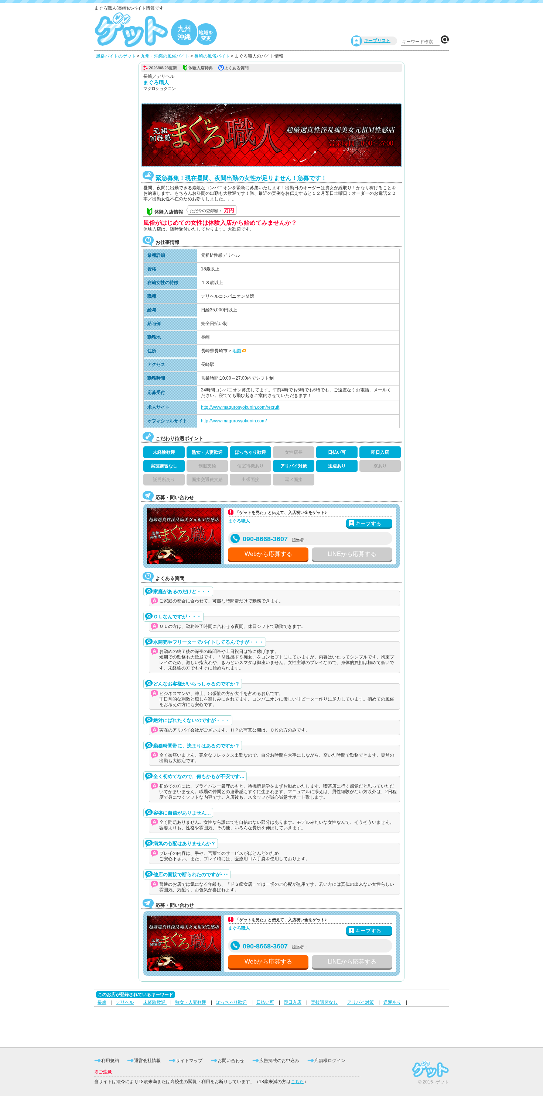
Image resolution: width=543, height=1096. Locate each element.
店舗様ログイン (329, 1060)
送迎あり (392, 1002)
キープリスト (377, 40)
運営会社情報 (147, 1060)
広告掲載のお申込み (279, 1060)
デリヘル (125, 1002)
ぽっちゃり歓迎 (231, 1002)
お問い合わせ (231, 1060)
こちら (297, 1081)
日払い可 (265, 1002)
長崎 (102, 1002)
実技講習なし (324, 1002)
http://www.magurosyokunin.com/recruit (240, 407)
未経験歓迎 (155, 1002)
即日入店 (292, 1002)
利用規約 (110, 1060)
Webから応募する (268, 554)
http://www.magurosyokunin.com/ (234, 420)
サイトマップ (189, 1060)
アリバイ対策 (360, 1002)
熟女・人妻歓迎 (190, 1002)
